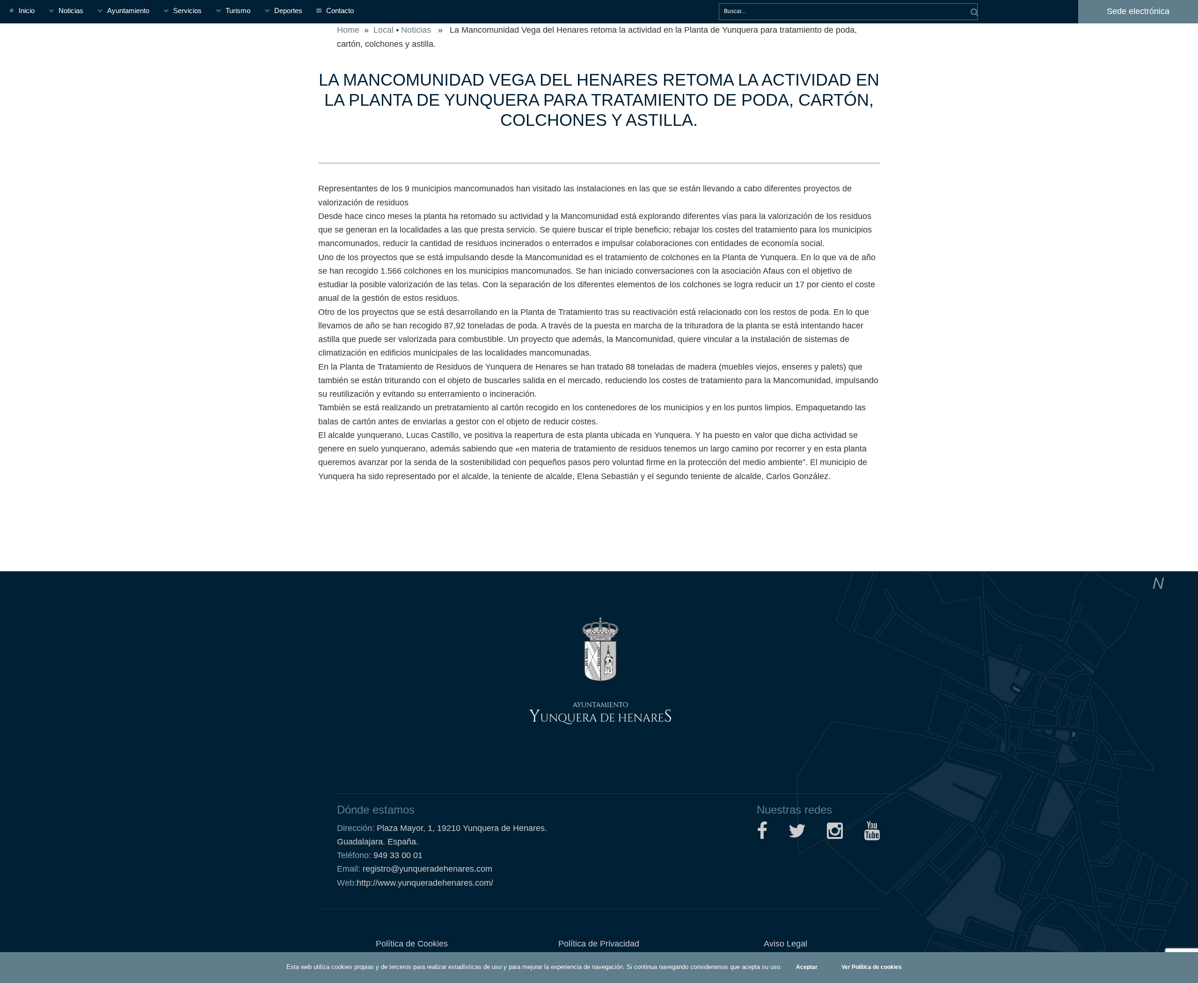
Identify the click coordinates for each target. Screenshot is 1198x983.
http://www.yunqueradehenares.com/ (415, 883)
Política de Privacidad (598, 943)
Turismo (238, 10)
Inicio (27, 10)
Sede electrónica (1138, 11)
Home (348, 30)
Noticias (70, 10)
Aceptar (807, 967)
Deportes (288, 10)
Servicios (187, 10)
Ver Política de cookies (871, 967)
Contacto (340, 10)
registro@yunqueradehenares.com (426, 869)
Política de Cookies (412, 943)
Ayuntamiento (128, 10)
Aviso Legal (785, 943)
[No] (1186, 967)
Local (383, 30)
